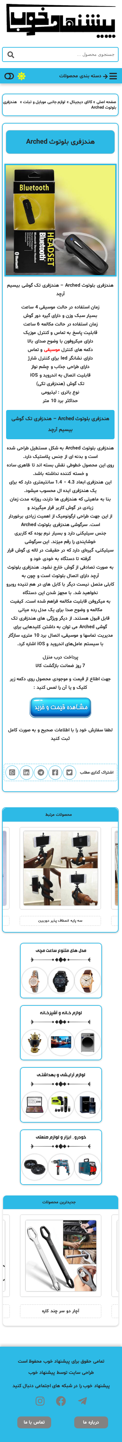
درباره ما (91, 1422)
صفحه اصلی (107, 102)
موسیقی (52, 350)
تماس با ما (34, 1422)
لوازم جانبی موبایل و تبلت (44, 102)
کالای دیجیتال (81, 102)
